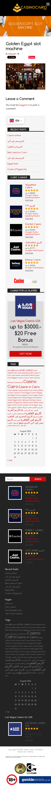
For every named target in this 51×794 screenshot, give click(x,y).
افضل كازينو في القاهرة (34, 657)
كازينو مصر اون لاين (15, 141)
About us (9, 603)
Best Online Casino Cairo (14, 630)
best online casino (18, 375)
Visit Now (25, 353)
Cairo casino (10, 607)
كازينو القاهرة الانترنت (18, 414)
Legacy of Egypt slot (14, 402)
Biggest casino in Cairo (20, 378)
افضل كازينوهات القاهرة (24, 407)
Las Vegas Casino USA (25, 321)
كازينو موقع (24, 422)
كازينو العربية (13, 409)
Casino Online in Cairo (33, 640)
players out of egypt (30, 405)
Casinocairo (18, 382)
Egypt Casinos (16, 395)
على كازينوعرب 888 (26, 410)
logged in (24, 105)
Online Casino (28, 402)
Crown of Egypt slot (17, 169)
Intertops (25, 400)
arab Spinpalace (24, 373)
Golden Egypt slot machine (32, 398)
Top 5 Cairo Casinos (13, 613)
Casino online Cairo (25, 390)
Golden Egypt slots (14, 400)
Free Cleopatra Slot (13, 610)
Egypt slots (12, 163)
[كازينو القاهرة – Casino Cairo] (29, 12)
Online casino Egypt (18, 654)
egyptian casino (27, 395)
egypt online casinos (31, 646)
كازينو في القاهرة (14, 146)
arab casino (26, 370)
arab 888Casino (13, 370)
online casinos (17, 405)
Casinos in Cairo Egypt (22, 393)
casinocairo (12, 54)
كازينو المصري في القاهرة (20, 416)
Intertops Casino (35, 400)
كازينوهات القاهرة (12, 423)
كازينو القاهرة (33, 413)
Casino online (14, 135)
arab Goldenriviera (38, 625)
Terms (30, 752)
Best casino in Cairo (17, 152)
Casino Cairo (28, 749)
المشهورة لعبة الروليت (38, 660)
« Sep (9, 460)
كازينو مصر (16, 420)
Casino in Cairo (29, 387)
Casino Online (12, 390)
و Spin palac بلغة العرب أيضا (16, 425)
